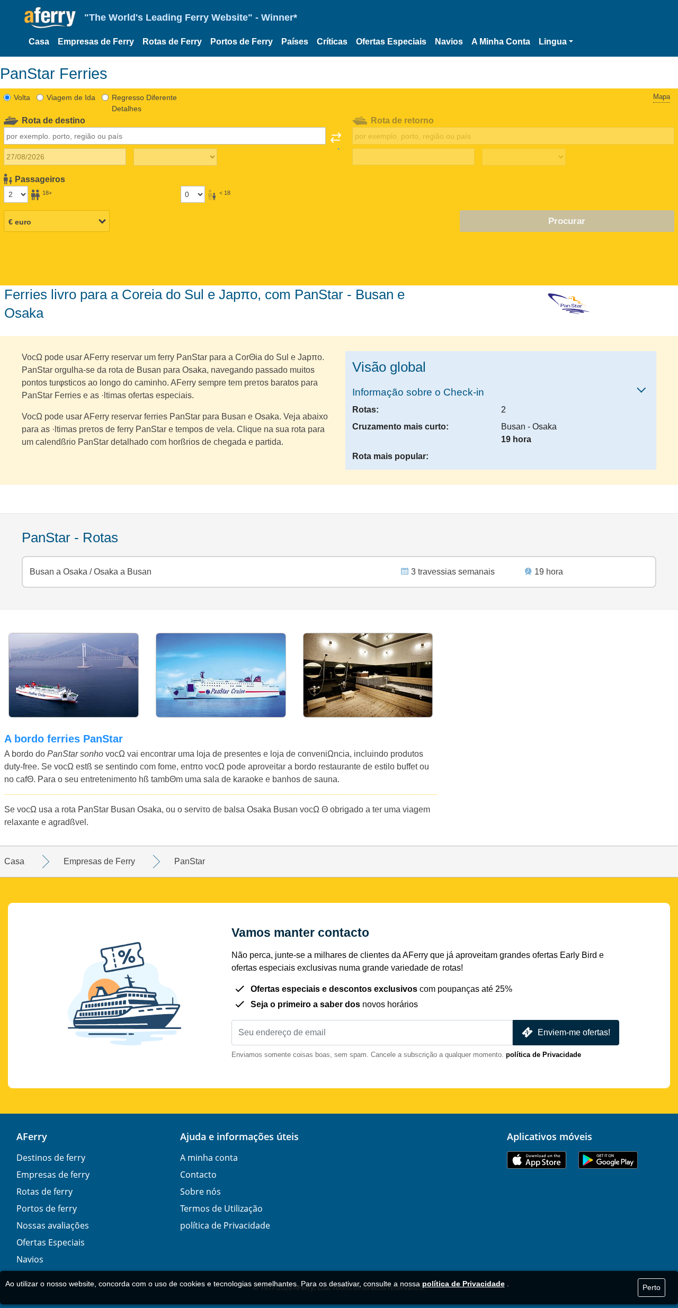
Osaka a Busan (121, 571)
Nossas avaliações (52, 1225)
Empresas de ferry (53, 1174)
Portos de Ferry (241, 41)
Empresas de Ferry (96, 41)
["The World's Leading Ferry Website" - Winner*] (50, 17)
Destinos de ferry (50, 1157)
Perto (652, 1287)
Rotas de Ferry (172, 41)
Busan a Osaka (60, 571)
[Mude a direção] (336, 140)
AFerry (31, 1136)
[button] (555, 41)
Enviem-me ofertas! (574, 1032)
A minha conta (209, 1157)
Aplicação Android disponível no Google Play (608, 1160)
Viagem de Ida (71, 97)
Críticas (332, 41)
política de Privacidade (543, 1055)
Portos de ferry (46, 1208)
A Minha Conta (500, 41)
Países (294, 41)
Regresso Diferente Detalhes (144, 103)
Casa (39, 41)
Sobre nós (200, 1191)
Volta (22, 97)
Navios (449, 41)
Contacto (198, 1174)
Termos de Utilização (221, 1208)
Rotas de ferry (44, 1191)
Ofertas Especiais (391, 41)
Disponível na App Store (536, 1160)
